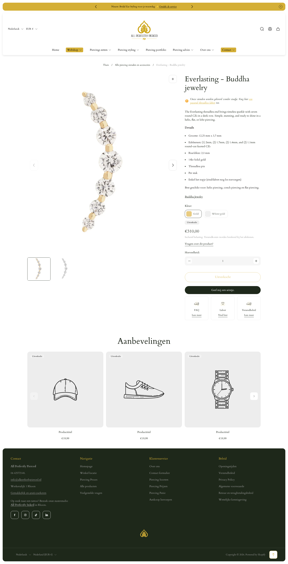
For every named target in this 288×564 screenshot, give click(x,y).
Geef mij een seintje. (222, 290)
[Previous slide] (34, 165)
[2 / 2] (64, 269)
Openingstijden (227, 466)
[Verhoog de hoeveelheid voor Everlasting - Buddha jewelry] (256, 261)
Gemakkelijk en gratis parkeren (28, 493)
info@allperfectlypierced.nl (26, 480)
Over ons (154, 466)
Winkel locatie (88, 473)
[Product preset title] (65, 389)
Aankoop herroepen (160, 499)
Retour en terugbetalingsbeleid (236, 493)
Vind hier (223, 315)
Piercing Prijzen (158, 486)
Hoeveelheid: (192, 252)
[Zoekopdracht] (262, 29)
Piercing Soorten (158, 480)
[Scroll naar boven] (273, 555)
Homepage (86, 466)
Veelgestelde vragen (91, 493)
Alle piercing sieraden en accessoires (132, 65)
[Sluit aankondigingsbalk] (281, 7)
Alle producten (88, 486)
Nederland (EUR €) (42, 554)
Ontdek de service (168, 6)
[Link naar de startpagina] (144, 533)
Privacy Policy (227, 480)
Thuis (106, 65)
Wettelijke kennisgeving (232, 499)
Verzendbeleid (227, 473)
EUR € (29, 28)
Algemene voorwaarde (231, 486)
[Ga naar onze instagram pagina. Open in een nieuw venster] (25, 515)
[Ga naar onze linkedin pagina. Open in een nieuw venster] (47, 515)
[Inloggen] (270, 29)
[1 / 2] (38, 269)
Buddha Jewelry (194, 197)
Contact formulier (159, 473)
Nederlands (13, 28)
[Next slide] (173, 165)
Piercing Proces (88, 480)
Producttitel (65, 432)
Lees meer (197, 315)
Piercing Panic (157, 493)
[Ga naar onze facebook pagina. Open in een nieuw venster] (15, 515)
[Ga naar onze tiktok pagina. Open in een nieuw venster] (36, 515)
